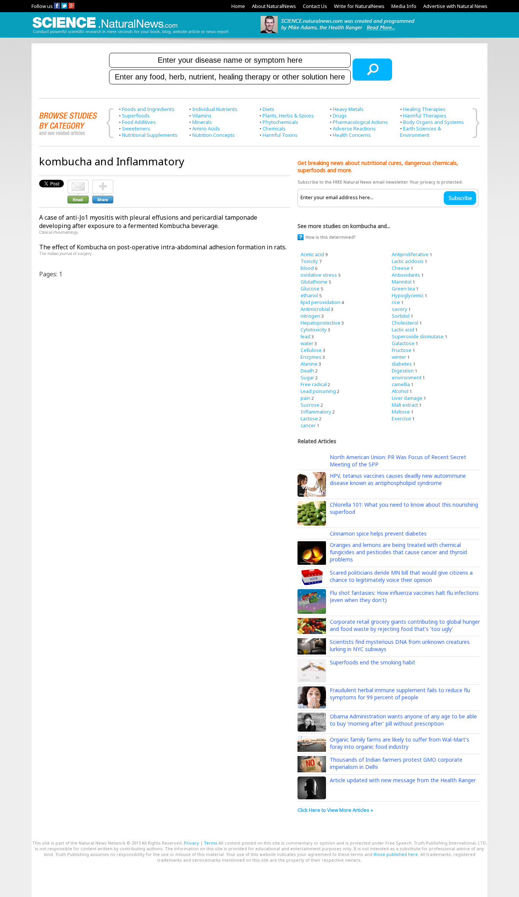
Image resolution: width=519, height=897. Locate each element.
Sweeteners (136, 128)
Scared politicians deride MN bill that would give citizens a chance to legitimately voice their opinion (401, 576)
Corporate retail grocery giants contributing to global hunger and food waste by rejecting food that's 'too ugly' (405, 625)
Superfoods (136, 115)
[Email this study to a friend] (78, 183)
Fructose (401, 350)
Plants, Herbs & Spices (288, 115)
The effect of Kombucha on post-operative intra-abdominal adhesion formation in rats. (162, 247)
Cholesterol (405, 322)
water (307, 343)
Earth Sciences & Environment (420, 131)
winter (399, 356)
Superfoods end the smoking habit (372, 662)
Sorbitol (401, 315)
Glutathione (314, 281)
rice (396, 302)
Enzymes (311, 356)
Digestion (403, 370)
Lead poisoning (318, 391)
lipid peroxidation (320, 302)
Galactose (403, 343)
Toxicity (309, 261)
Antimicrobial (315, 309)
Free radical (314, 384)
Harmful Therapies (424, 115)
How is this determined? (330, 237)
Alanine (309, 363)
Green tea (403, 288)
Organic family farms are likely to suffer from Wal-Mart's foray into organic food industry (399, 743)
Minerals (202, 122)
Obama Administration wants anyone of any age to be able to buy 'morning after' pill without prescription (403, 720)
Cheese (401, 268)
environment (406, 377)
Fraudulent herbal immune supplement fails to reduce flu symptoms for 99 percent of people (400, 693)
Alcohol (400, 391)
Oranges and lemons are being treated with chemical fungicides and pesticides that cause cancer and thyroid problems (398, 552)
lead (305, 336)
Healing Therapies (424, 109)
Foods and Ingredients (148, 109)
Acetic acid (312, 254)
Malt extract (405, 404)
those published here (395, 854)
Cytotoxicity (314, 329)
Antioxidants (406, 274)
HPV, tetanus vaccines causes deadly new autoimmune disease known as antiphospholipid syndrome (398, 479)
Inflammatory (316, 411)
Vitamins (202, 115)
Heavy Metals (348, 109)
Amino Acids (206, 128)
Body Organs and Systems (433, 122)
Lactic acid (403, 329)
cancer (308, 425)
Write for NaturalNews (359, 6)
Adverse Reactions (354, 128)
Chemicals (274, 128)
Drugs (340, 115)
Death (307, 370)
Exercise (401, 418)
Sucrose (310, 404)
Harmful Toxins (280, 135)
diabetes (402, 363)
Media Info (403, 6)
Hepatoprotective (320, 322)
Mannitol (401, 281)
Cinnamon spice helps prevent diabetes (378, 533)
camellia (401, 384)
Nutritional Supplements (149, 135)
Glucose (310, 288)
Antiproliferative (410, 254)
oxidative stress (319, 274)
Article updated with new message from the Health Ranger (403, 780)
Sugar (307, 377)
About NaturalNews (274, 6)
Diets (268, 109)
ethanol (309, 295)
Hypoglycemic (408, 295)
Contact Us (315, 6)
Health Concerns (352, 135)
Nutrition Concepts (213, 135)
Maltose (401, 411)
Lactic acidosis (408, 261)
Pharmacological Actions (360, 122)
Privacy (191, 843)
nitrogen (310, 315)
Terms (210, 843)
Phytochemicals (280, 122)
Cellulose (311, 350)
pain (305, 398)
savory (399, 309)
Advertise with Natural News (455, 6)
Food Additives (139, 122)
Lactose (309, 418)
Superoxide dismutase (418, 336)
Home (238, 6)
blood (307, 268)
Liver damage (407, 398)
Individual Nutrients (214, 109)
